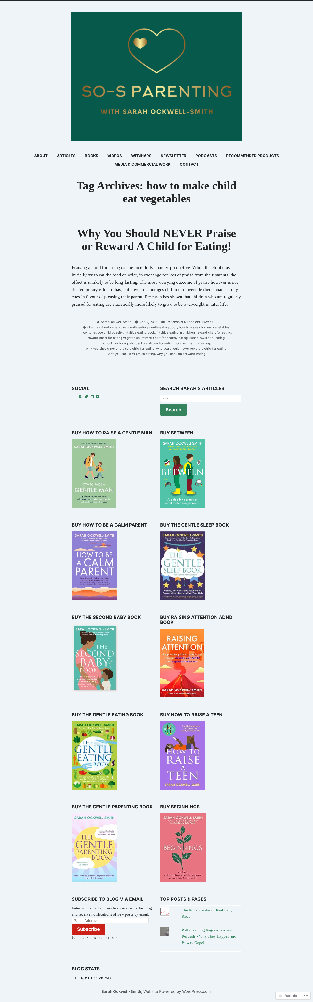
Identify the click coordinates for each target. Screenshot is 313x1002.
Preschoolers (175, 322)
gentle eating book (163, 327)
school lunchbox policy (119, 343)
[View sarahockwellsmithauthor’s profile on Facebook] (81, 396)
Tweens (207, 322)
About (41, 156)
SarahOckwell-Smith (116, 322)
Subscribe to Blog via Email (107, 899)
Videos (114, 156)
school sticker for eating (155, 343)
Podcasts (206, 156)
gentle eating (138, 327)
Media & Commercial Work (142, 164)
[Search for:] (200, 398)
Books (91, 156)
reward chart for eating (214, 332)
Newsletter (173, 156)
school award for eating (207, 338)
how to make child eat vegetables (204, 327)
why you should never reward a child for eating (191, 348)
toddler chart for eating (192, 343)
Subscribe (88, 929)
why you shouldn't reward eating (181, 354)
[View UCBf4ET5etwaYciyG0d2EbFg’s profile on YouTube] (97, 396)
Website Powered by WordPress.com (177, 991)
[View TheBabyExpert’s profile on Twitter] (86, 396)
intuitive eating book (140, 332)
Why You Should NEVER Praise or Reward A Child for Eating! (156, 240)
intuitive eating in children (176, 332)
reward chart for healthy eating (164, 338)
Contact (189, 164)
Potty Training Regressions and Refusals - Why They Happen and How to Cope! (209, 936)
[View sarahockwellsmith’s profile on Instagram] (92, 396)
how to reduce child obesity (102, 332)
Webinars (141, 156)
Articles (66, 156)
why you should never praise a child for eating (120, 348)
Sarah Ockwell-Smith (121, 991)
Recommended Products (252, 156)
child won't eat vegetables (106, 327)
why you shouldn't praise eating (131, 354)
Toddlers (193, 322)
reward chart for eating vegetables (114, 338)
